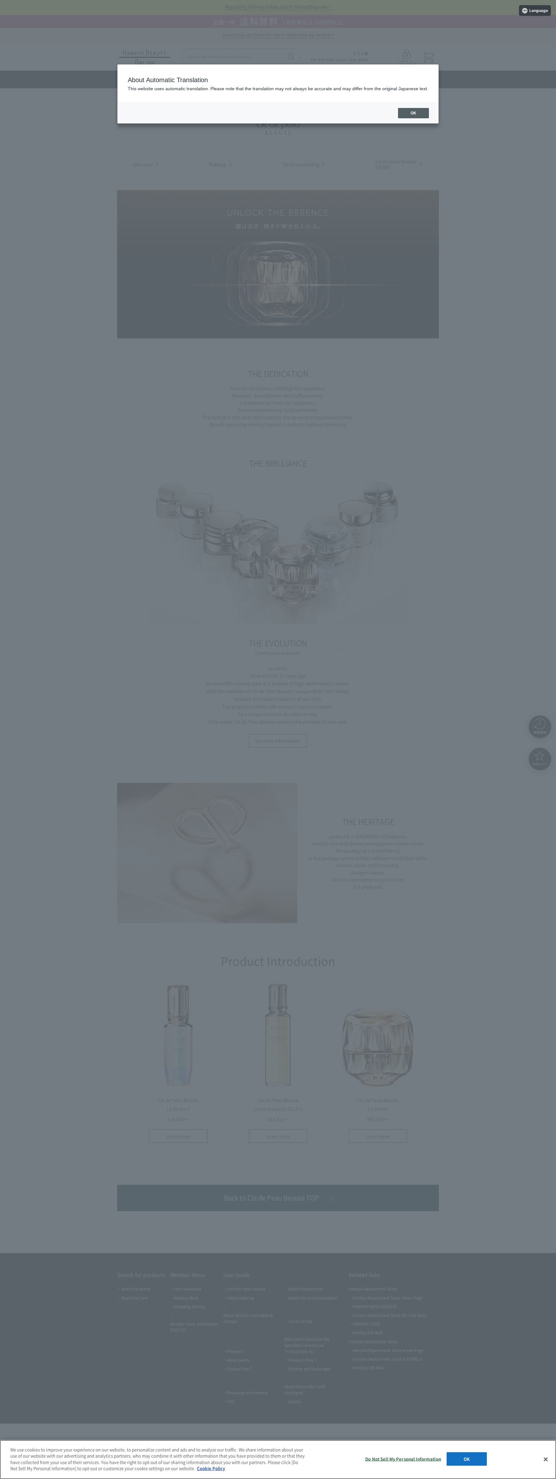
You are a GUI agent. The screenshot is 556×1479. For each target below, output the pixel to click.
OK (467, 1459)
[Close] (546, 1459)
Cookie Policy (211, 1468)
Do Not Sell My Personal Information (403, 1459)
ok (413, 113)
